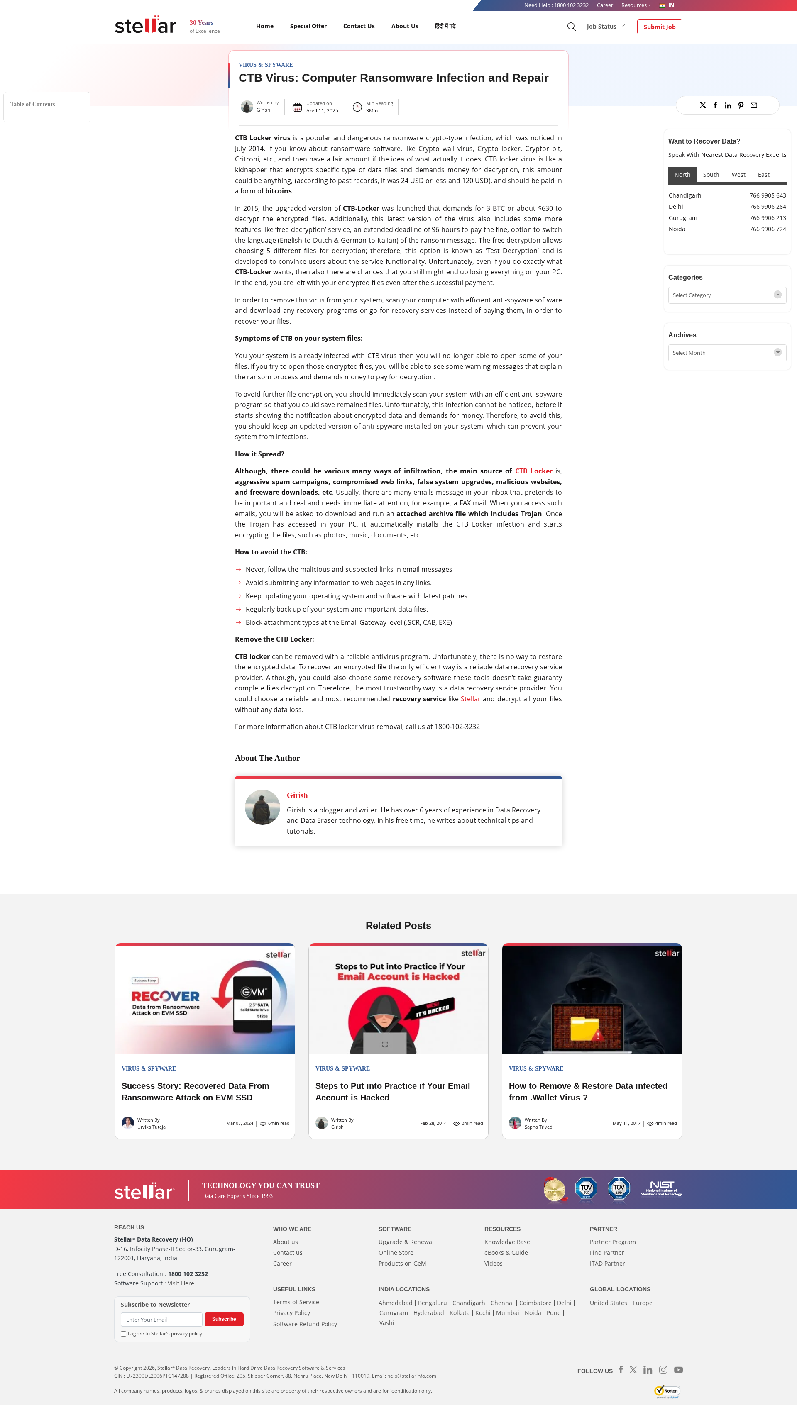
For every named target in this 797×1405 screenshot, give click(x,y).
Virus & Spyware (266, 65)
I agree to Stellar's (165, 1333)
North (683, 174)
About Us (404, 26)
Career (605, 5)
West (739, 174)
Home (265, 26)
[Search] (571, 26)
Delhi (676, 206)
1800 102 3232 (571, 5)
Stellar (471, 698)
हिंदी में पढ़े (445, 26)
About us (285, 1242)
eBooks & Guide (506, 1252)
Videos (493, 1263)
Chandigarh (685, 195)
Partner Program (613, 1242)
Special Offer (308, 26)
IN (671, 5)
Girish (263, 109)
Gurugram (683, 218)
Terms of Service (296, 1302)
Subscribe (224, 1319)
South (711, 174)
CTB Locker (534, 471)
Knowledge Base (507, 1242)
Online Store (396, 1252)
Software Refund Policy (305, 1324)
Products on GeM (402, 1263)
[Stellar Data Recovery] (146, 24)
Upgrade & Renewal (406, 1242)
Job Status (602, 26)
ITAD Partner (607, 1263)
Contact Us (359, 26)
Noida (677, 229)
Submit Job (660, 27)
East (764, 174)
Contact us (288, 1252)
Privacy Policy (291, 1313)
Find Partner (607, 1252)
